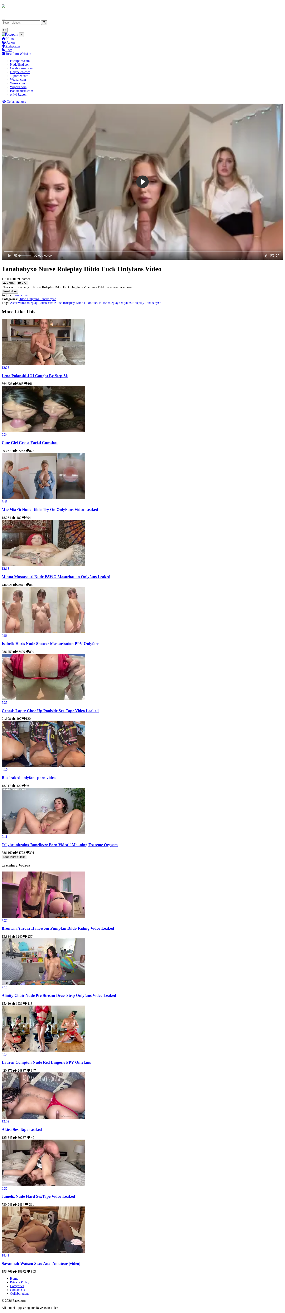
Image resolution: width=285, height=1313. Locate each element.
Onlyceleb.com (20, 72)
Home (9, 38)
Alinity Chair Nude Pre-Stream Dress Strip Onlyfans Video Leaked (59, 995)
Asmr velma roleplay (24, 303)
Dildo (23, 299)
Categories (12, 46)
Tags (8, 50)
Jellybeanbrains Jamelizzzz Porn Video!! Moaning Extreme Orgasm (60, 845)
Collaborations (16, 101)
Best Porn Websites (18, 53)
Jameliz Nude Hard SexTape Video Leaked (38, 1196)
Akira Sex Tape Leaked (22, 1129)
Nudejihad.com (20, 64)
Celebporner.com (21, 68)
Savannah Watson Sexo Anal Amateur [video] (41, 1263)
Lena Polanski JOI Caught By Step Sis (35, 376)
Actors (10, 42)
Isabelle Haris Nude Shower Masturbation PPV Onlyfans (50, 643)
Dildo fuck (91, 303)
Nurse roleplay (109, 303)
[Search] (44, 22)
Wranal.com (18, 79)
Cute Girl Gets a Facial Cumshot (30, 442)
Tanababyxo (21, 295)
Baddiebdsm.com (21, 91)
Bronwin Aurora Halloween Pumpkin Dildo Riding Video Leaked (58, 928)
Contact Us (17, 1290)
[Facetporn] (18, 8)
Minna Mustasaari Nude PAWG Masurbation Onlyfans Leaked (56, 576)
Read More (9, 291)
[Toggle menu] (3, 19)
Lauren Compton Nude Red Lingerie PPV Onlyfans (46, 1062)
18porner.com (19, 76)
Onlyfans (33, 299)
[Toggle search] (5, 30)
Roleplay (138, 303)
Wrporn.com (18, 87)
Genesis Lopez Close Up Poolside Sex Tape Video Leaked (50, 711)
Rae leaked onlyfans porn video (29, 777)
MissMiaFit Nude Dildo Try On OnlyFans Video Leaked (50, 509)
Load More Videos (14, 856)
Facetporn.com (20, 61)
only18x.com (18, 94)
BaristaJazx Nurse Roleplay (57, 303)
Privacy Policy (19, 1282)
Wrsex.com (17, 83)
